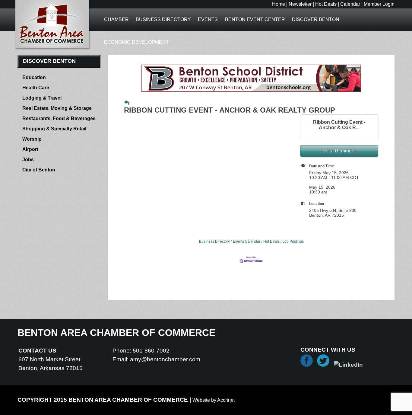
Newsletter (300, 4)
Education (34, 77)
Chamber (116, 19)
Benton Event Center (255, 19)
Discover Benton (315, 19)
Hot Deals (326, 4)
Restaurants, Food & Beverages (59, 118)
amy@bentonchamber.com (165, 359)
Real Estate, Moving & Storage (57, 108)
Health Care (35, 87)
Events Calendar (246, 241)
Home (278, 4)
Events (208, 19)
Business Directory (163, 19)
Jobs (28, 159)
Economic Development (136, 42)
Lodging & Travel (42, 98)
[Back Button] (126, 103)
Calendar (350, 4)
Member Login (379, 4)
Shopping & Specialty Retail (54, 128)
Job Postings (293, 241)
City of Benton (38, 169)
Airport (30, 149)
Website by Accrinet (213, 400)
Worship (32, 139)
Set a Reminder (339, 150)
